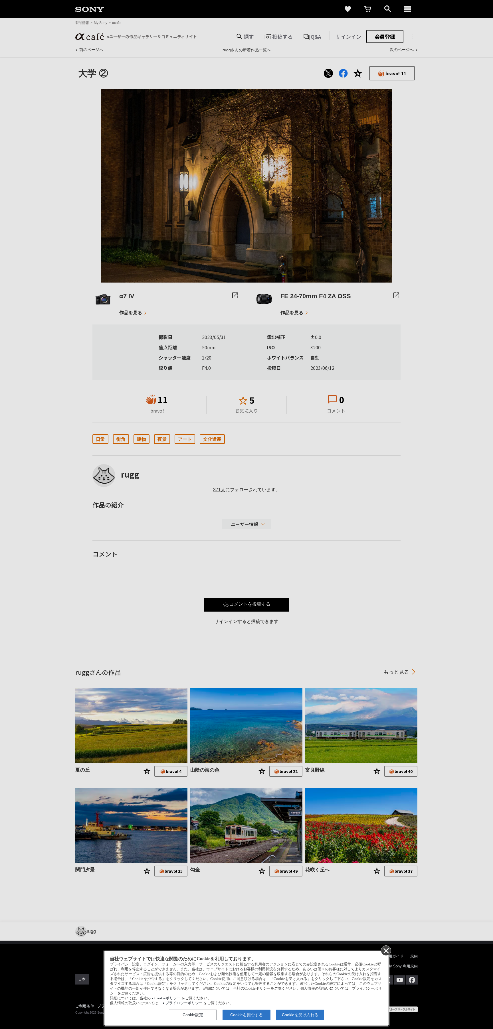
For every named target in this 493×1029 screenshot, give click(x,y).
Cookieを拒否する (246, 1014)
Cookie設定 (193, 1014)
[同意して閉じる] (386, 950)
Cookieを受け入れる (300, 1014)
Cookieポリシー (167, 998)
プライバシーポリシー (184, 1003)
